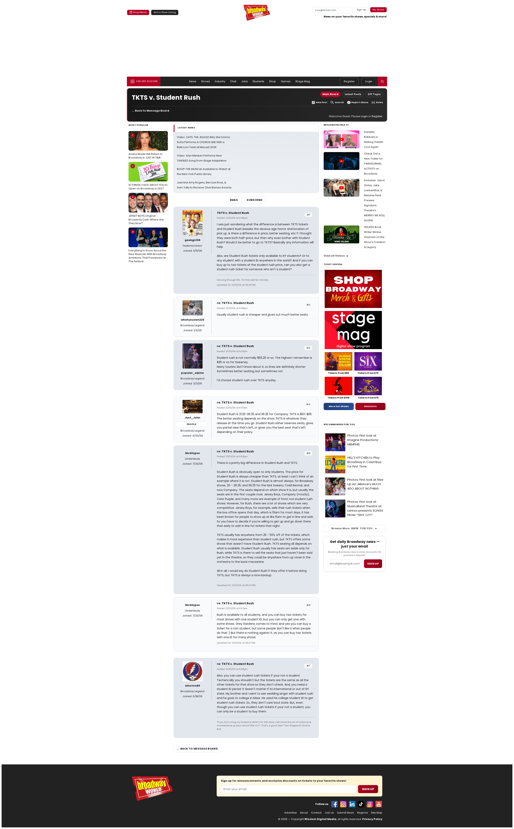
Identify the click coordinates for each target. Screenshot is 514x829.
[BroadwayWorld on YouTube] (378, 804)
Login (368, 81)
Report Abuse (359, 102)
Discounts (370, 406)
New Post (321, 102)
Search (339, 102)
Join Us (329, 813)
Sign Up (368, 789)
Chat (233, 81)
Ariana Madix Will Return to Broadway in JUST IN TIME (145, 146)
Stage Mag (302, 81)
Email (234, 200)
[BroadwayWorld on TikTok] (361, 804)
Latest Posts (353, 94)
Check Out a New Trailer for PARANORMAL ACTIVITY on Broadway (373, 164)
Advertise (290, 813)
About (304, 813)
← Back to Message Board (150, 111)
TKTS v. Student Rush (233, 213)
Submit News (345, 813)
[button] (382, 81)
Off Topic (374, 94)
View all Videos (334, 256)
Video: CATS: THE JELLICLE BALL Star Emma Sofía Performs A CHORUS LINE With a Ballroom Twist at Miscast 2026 (203, 142)
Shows (205, 81)
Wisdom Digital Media (320, 819)
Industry (220, 81)
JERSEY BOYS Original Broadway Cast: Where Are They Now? (146, 210)
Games (286, 81)
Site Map (376, 813)
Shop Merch (140, 12)
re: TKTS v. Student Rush (235, 303)
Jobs (244, 81)
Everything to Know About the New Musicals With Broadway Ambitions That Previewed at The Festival (147, 246)
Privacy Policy (372, 819)
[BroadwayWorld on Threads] (369, 804)
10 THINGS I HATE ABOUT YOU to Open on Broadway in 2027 (148, 177)
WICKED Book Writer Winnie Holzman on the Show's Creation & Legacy (374, 237)
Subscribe (254, 200)
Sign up (373, 564)
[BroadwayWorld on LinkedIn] (352, 804)
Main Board (330, 94)
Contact (316, 813)
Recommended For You (339, 424)
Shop (272, 81)
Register (349, 81)
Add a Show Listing (165, 12)
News (193, 81)
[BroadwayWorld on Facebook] (334, 804)
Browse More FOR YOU (351, 528)
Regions (362, 813)
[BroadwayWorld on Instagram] (343, 804)
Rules (379, 102)
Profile (191, 424)
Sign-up (361, 9)
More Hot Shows (339, 406)
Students (258, 81)
